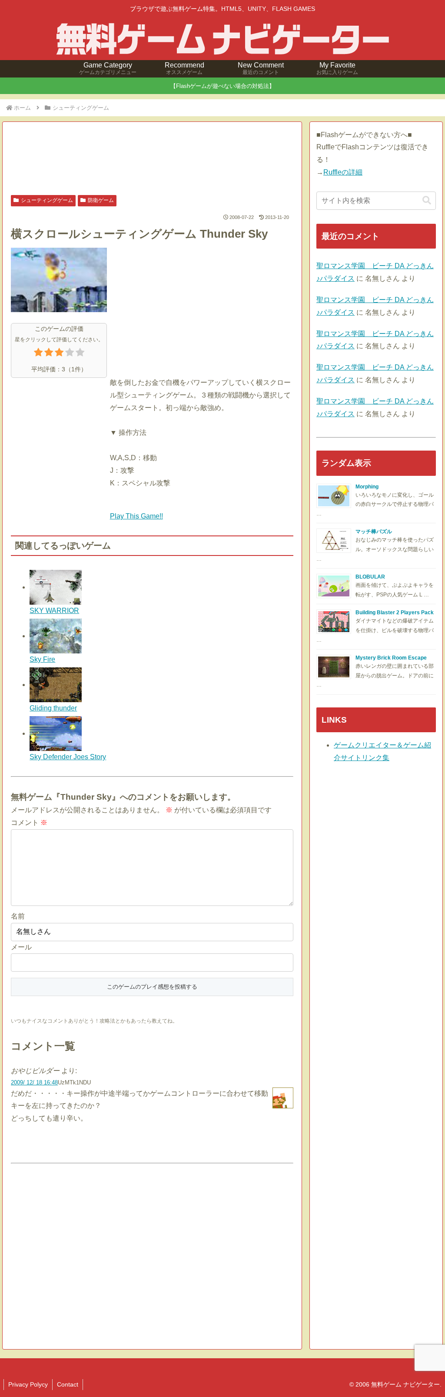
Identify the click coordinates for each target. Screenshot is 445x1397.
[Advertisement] (152, 159)
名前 (18, 916)
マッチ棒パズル (373, 532)
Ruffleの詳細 (342, 172)
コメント (29, 822)
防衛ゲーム (101, 200)
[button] (427, 200)
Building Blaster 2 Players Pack (394, 612)
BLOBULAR (370, 577)
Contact (67, 1384)
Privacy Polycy (28, 1384)
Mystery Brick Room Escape (391, 658)
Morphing (367, 487)
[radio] (38, 354)
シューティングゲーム (47, 200)
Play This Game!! (136, 516)
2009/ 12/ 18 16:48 (34, 1082)
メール (21, 947)
